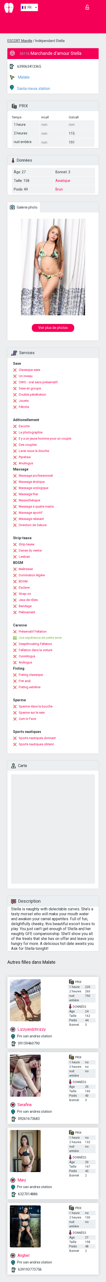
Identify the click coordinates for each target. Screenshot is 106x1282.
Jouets (24, 401)
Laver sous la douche (34, 451)
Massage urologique (33, 488)
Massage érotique (32, 482)
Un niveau (26, 376)
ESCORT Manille (19, 41)
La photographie (30, 432)
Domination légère (32, 575)
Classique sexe (29, 370)
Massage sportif (30, 512)
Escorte (24, 426)
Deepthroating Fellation (35, 644)
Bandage (25, 606)
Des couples (28, 445)
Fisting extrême (29, 687)
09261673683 (29, 1118)
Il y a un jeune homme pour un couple (45, 438)
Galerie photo (26, 207)
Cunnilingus (27, 656)
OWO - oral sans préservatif (38, 382)
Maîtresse (26, 569)
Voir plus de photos (53, 328)
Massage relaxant (31, 519)
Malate (23, 77)
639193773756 (30, 1269)
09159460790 (29, 1043)
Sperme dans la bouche (36, 706)
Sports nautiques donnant (37, 738)
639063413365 (29, 66)
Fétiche (24, 407)
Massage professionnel (36, 475)
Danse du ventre (30, 550)
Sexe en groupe (30, 388)
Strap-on (25, 594)
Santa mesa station (33, 88)
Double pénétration (32, 394)
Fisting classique (31, 675)
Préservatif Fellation (33, 631)
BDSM (23, 581)
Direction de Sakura (33, 525)
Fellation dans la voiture (35, 650)
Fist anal (25, 681)
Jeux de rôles (28, 600)
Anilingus (25, 662)
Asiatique (62, 181)
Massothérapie (29, 500)
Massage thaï (28, 494)
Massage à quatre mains (36, 506)
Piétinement (27, 612)
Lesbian (24, 556)
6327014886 (28, 1194)
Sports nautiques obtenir (36, 744)
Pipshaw (25, 457)
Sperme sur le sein (32, 712)
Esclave (24, 587)
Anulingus (26, 463)
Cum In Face (27, 719)
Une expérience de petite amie (40, 638)
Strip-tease (26, 544)
